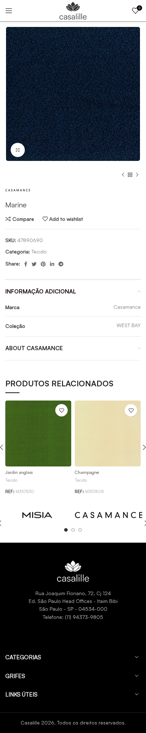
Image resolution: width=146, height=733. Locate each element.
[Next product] (137, 175)
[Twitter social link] (34, 264)
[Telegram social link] (61, 264)
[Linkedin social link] (52, 264)
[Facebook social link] (25, 264)
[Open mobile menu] (9, 11)
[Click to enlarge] (18, 150)
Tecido (39, 251)
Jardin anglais (19, 472)
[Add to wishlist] (61, 410)
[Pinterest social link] (43, 264)
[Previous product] (123, 175)
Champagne (87, 472)
